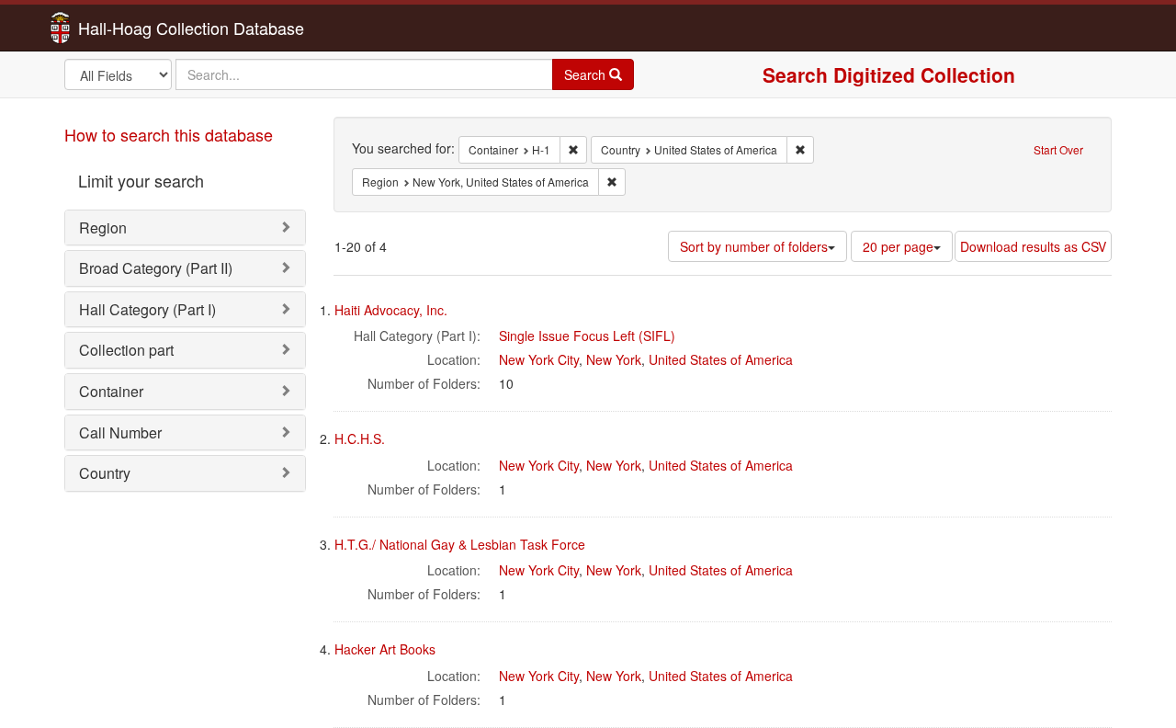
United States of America (721, 359)
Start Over (1058, 149)
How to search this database (168, 134)
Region (103, 227)
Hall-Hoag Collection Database (133, 28)
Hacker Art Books (384, 649)
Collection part (126, 349)
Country (104, 472)
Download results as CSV (1033, 246)
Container (111, 391)
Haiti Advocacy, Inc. (390, 310)
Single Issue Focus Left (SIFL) (587, 335)
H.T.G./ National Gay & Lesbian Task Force (459, 544)
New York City (539, 359)
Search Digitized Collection (889, 74)
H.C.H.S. (359, 438)
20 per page (898, 246)
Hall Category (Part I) (147, 309)
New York (613, 359)
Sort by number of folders (754, 246)
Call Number (120, 432)
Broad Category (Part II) (155, 268)
